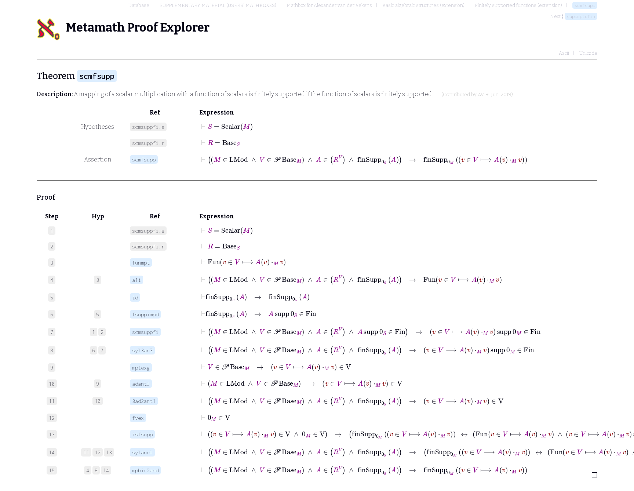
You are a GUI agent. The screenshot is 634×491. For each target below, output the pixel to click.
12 (98, 452)
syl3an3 (142, 350)
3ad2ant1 (144, 401)
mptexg (141, 367)
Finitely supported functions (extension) (518, 5)
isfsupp (142, 434)
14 (106, 470)
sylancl (142, 452)
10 (98, 401)
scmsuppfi (145, 332)
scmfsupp (585, 5)
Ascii (564, 53)
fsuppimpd (145, 314)
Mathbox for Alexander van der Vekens (329, 5)
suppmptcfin (581, 16)
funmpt (141, 262)
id (135, 297)
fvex (138, 418)
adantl (141, 384)
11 (86, 452)
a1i (136, 280)
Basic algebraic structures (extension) (423, 5)
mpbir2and (145, 470)
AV (481, 95)
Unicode (588, 53)
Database (138, 5)
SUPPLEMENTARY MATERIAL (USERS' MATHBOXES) (218, 5)
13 (109, 452)
